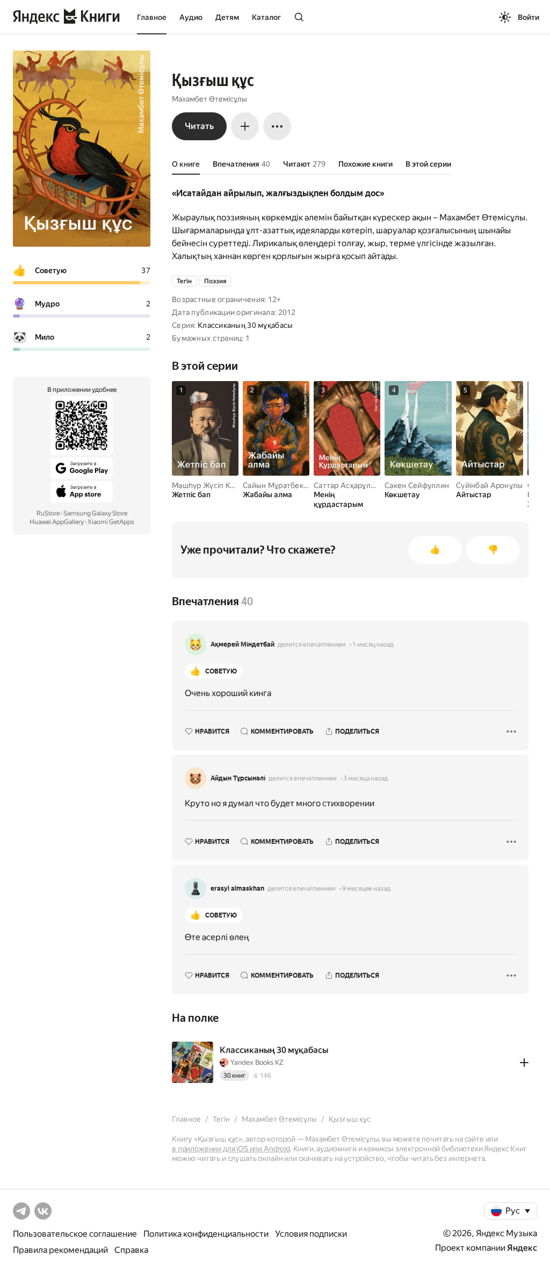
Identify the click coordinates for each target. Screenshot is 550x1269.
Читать (199, 126)
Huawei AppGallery (57, 522)
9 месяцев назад (366, 888)
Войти (528, 17)
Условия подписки (311, 1234)
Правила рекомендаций (60, 1250)
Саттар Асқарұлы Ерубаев (361, 485)
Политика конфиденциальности (206, 1234)
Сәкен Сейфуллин (417, 485)
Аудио (190, 17)
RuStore (48, 513)
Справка (131, 1250)
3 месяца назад (365, 778)
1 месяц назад (373, 644)
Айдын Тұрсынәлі (238, 778)
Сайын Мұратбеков (277, 485)
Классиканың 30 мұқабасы (245, 325)
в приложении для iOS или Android (231, 1148)
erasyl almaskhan (237, 888)
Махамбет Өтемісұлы (209, 99)
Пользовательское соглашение (75, 1234)
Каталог (266, 17)
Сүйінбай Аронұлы (489, 485)
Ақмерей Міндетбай (242, 644)
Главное (152, 17)
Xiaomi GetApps (111, 522)
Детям (227, 17)
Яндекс (522, 1248)
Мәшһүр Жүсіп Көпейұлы (217, 485)
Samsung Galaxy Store (95, 513)
